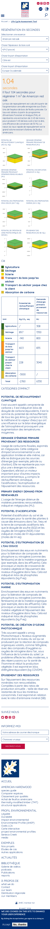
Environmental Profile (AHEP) (17, 822)
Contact (5, 887)
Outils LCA (7, 825)
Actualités (9, 857)
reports (5, 875)
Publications (8, 872)
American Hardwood (16, 787)
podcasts (6, 869)
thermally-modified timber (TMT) (19, 802)
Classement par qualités (14, 796)
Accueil (4, 21)
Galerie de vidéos (11, 866)
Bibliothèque (10, 863)
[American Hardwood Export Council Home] (25, 9)
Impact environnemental (15, 819)
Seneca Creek (9, 834)
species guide (8, 790)
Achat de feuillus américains (16, 799)
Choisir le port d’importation (14, 66)
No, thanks (19, 924)
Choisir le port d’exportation (14, 55)
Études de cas (9, 849)
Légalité (5, 813)
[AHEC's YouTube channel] (38, 3)
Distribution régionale (13, 893)
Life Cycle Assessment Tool (24, 21)
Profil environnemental (19, 810)
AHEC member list (27, 903)
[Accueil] (10, 768)
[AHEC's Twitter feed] (2, 717)
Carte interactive (10, 828)
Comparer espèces (12, 793)
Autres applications (12, 852)
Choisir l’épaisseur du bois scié (15, 45)
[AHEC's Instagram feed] (41, 3)
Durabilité (6, 816)
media (4, 837)
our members (9, 895)
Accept (6, 924)
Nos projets (7, 846)
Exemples (7, 842)
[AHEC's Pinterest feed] (44, 3)
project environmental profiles (18, 831)
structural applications (13, 805)
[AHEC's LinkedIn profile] (48, 3)
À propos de (10, 880)
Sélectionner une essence (13, 34)
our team (6, 890)
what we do (7, 884)
